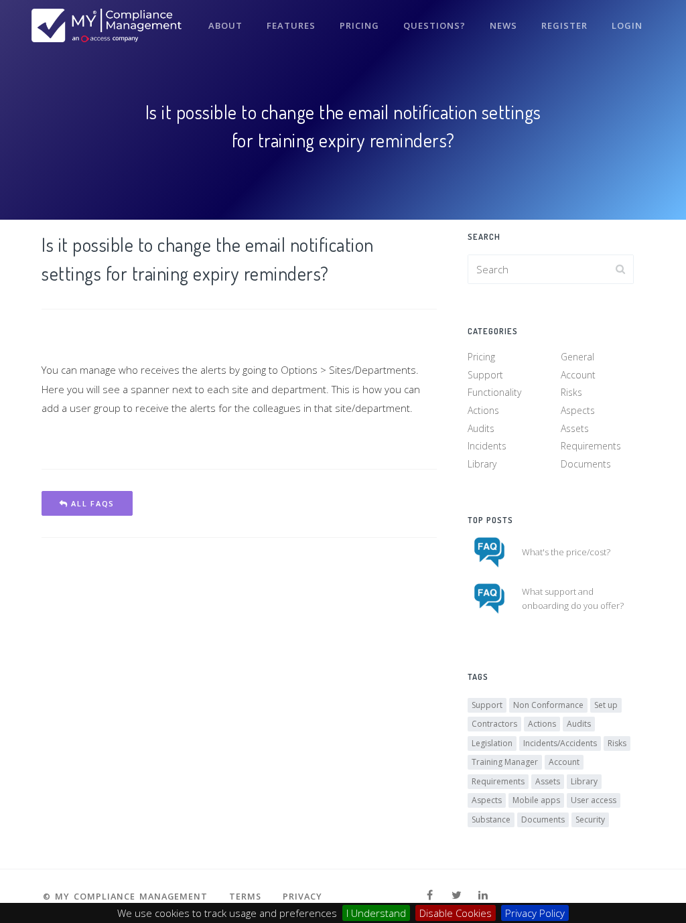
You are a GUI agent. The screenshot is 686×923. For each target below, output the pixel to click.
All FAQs (91, 503)
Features (291, 25)
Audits (481, 428)
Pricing (359, 25)
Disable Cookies (455, 913)
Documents (586, 463)
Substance (491, 819)
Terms (245, 896)
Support (485, 374)
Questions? (434, 25)
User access (593, 800)
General (577, 356)
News (503, 25)
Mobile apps (536, 800)
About (225, 25)
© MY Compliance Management (125, 896)
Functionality (494, 392)
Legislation (492, 743)
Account (578, 374)
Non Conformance (548, 705)
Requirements (591, 445)
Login (627, 25)
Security (590, 819)
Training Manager (505, 762)
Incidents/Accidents (560, 743)
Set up (606, 705)
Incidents (487, 445)
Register (564, 25)
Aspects (578, 410)
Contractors (494, 723)
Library (482, 463)
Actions (483, 410)
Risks (571, 392)
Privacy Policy (535, 913)
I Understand (376, 913)
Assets (575, 428)
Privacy (302, 896)
